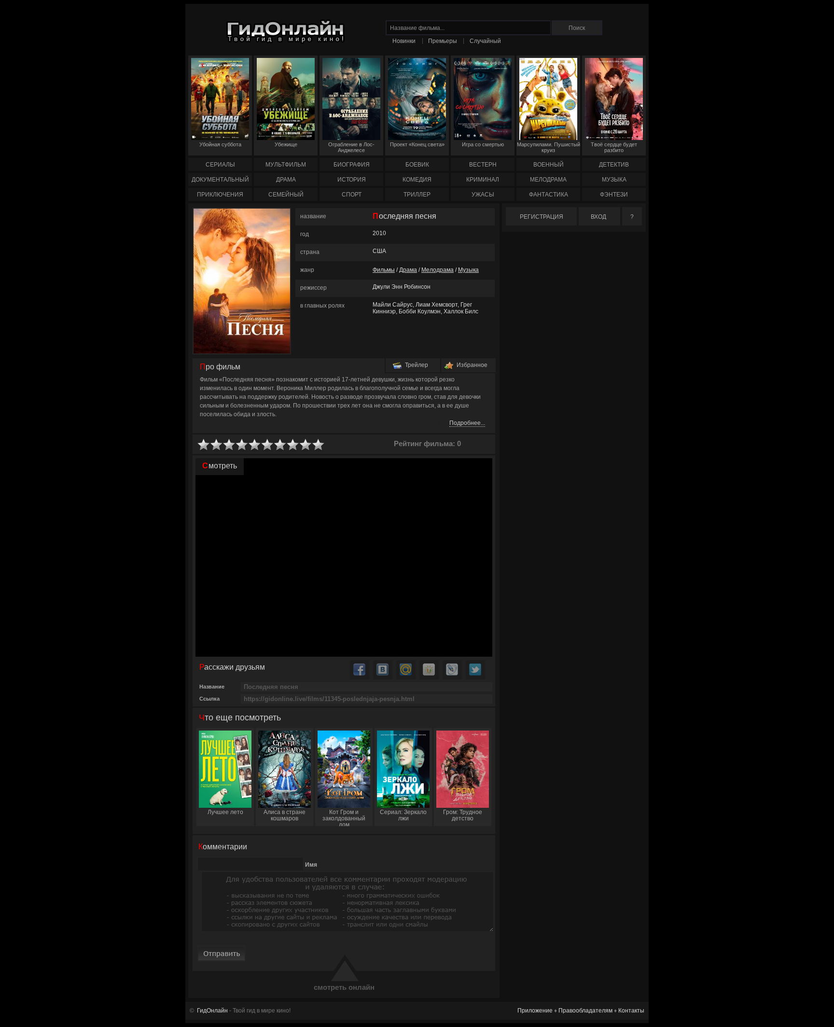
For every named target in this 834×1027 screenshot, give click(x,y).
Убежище (286, 144)
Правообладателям (585, 1010)
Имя (311, 864)
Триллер (417, 194)
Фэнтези (614, 194)
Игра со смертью (483, 144)
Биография (352, 164)
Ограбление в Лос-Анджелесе (351, 147)
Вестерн (483, 164)
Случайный (485, 41)
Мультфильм (285, 164)
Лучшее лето (225, 812)
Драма (286, 179)
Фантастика (548, 194)
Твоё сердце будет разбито (614, 147)
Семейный (286, 194)
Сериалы (220, 164)
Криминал (482, 179)
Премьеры (442, 41)
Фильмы (384, 270)
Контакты (631, 1010)
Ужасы (483, 194)
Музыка (614, 179)
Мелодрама (548, 179)
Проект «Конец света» (417, 144)
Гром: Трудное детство (462, 815)
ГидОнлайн (212, 1010)
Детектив (614, 164)
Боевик (417, 164)
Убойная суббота (220, 144)
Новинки (404, 41)
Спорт (351, 194)
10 (318, 444)
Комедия (417, 179)
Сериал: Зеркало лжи (403, 815)
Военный (548, 164)
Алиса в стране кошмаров (285, 815)
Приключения (220, 194)
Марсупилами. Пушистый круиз (548, 147)
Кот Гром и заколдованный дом (343, 817)
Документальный (220, 179)
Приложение (535, 1010)
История (351, 179)
